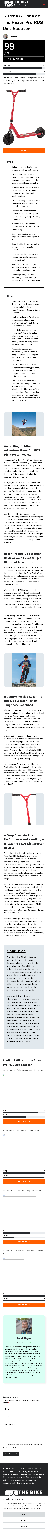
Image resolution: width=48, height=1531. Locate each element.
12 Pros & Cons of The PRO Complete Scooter (22, 1190)
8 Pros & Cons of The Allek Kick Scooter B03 (21, 1130)
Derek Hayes (24, 1338)
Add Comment (10, 1424)
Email (7, 1416)
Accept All (24, 1514)
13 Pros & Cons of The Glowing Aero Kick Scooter (23, 1070)
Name (7, 1409)
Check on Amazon (24, 1121)
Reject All (24, 1526)
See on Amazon (24, 151)
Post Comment (11, 1454)
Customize (24, 1520)
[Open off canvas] (44, 4)
